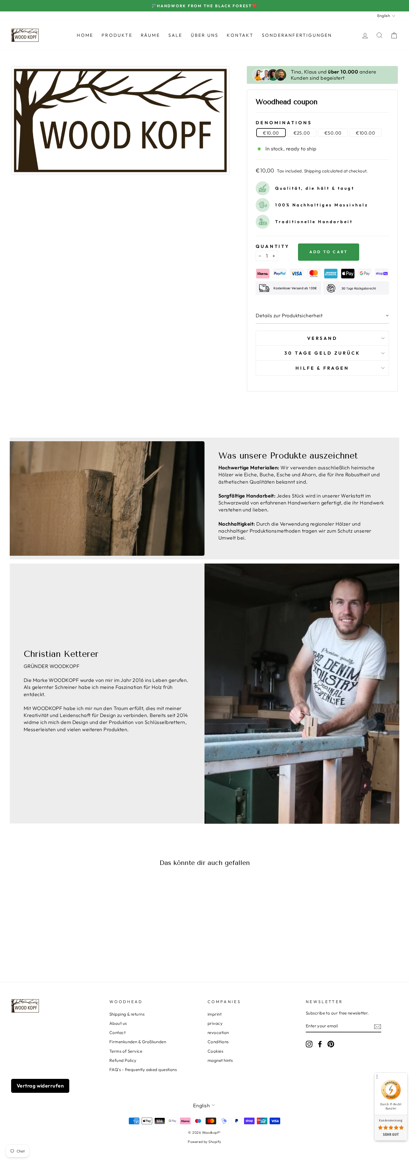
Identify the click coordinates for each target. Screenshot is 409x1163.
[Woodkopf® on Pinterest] (330, 1044)
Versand (322, 338)
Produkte (117, 35)
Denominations (284, 122)
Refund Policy (123, 1060)
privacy (215, 1023)
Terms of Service (125, 1051)
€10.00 (271, 133)
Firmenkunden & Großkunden (137, 1041)
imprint (214, 1014)
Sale (175, 35)
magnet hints (220, 1060)
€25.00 (302, 133)
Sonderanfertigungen (297, 35)
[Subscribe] (377, 1026)
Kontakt (240, 35)
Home (85, 35)
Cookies (215, 1051)
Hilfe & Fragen (322, 368)
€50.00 (332, 133)
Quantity (273, 246)
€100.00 (365, 133)
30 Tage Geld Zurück (322, 353)
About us (118, 1023)
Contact (117, 1032)
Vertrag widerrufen (40, 1085)
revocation (218, 1032)
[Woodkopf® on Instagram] (309, 1044)
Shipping (312, 171)
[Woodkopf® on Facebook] (320, 1044)
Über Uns (205, 35)
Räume (150, 35)
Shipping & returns (126, 1014)
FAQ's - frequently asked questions (143, 1069)
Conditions (218, 1041)
